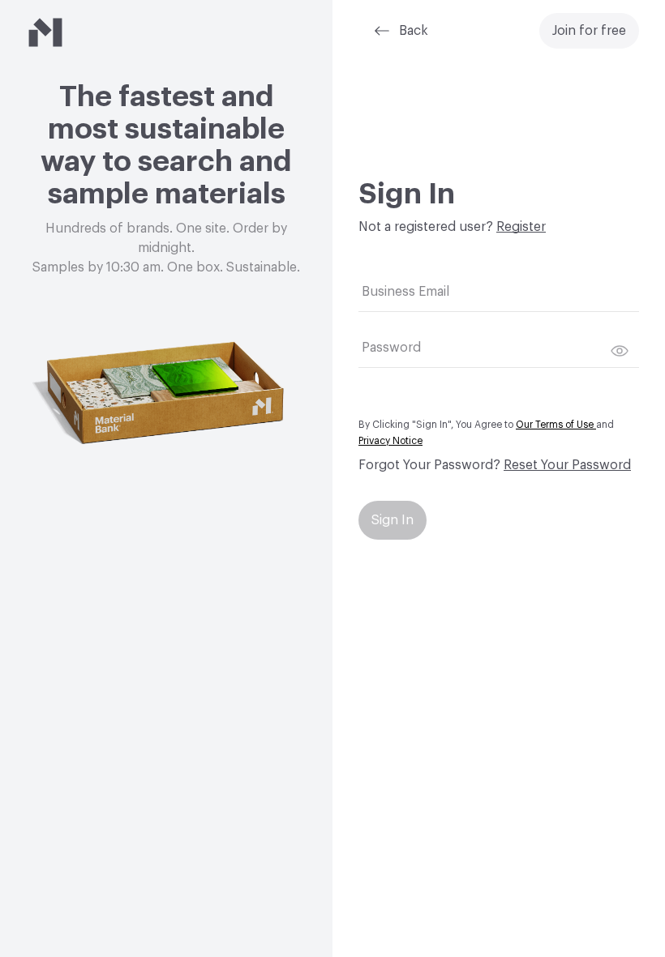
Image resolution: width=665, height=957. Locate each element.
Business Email (405, 291)
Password (391, 347)
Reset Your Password (567, 465)
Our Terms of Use (556, 424)
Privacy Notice (390, 441)
